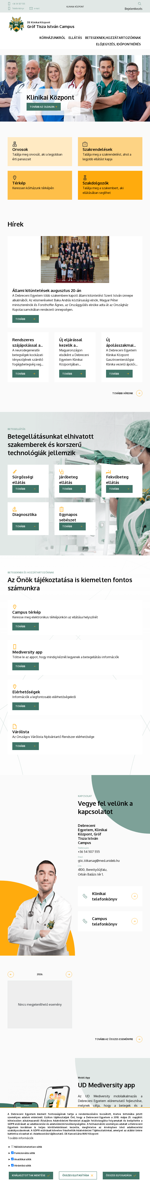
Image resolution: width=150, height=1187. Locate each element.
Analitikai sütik (22, 1159)
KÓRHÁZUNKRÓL (52, 38)
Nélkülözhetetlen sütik (28, 1146)
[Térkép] (40, 185)
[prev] (11, 974)
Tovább (20, 319)
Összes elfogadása (119, 1175)
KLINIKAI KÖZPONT (75, 6)
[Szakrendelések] (110, 151)
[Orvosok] (40, 151)
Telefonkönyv (18, 8)
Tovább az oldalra (42, 106)
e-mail (36, 8)
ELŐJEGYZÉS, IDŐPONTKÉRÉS (118, 44)
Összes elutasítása (75, 1175)
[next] (69, 974)
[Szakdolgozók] (110, 185)
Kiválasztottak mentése (28, 1175)
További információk (20, 1138)
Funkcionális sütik (24, 1153)
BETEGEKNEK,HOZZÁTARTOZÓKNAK (113, 38)
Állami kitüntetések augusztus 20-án (46, 290)
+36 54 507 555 (18, 4)
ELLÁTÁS (75, 38)
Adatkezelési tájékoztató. (48, 1133)
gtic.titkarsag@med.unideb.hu (99, 861)
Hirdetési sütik (22, 1165)
